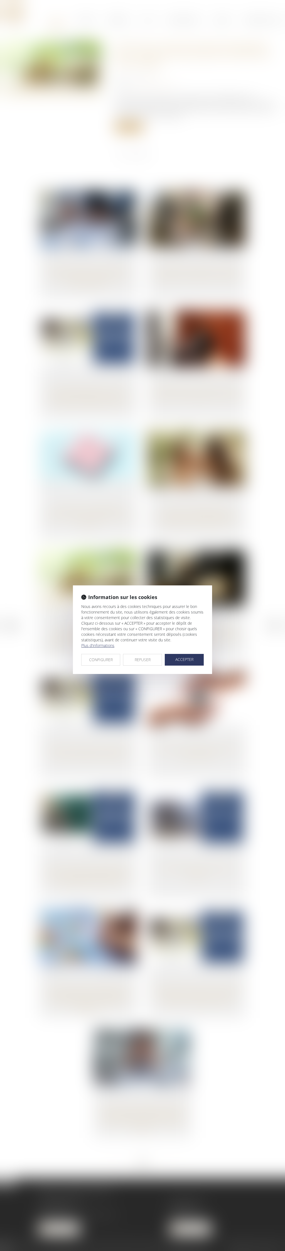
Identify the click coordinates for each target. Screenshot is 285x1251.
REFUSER (143, 659)
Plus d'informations (97, 645)
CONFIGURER (101, 659)
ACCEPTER (184, 659)
